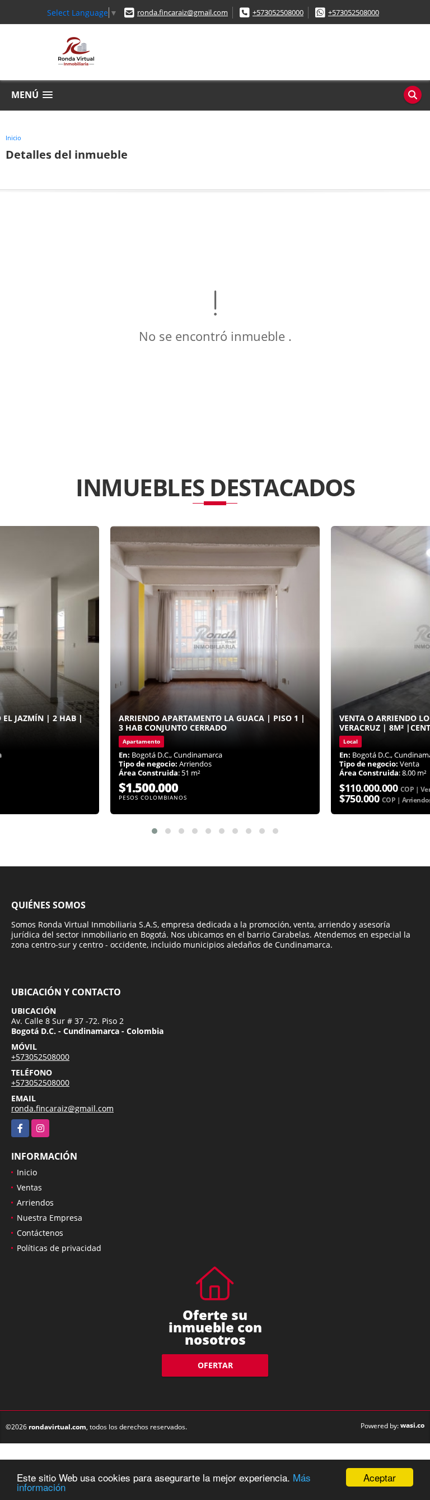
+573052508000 (278, 12)
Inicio (13, 137)
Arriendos (35, 1202)
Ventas (29, 1187)
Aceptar (379, 1477)
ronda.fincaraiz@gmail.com (182, 12)
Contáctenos (40, 1232)
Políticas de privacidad (59, 1248)
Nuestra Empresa (49, 1217)
